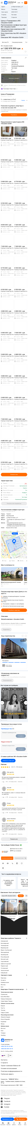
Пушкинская (4, 994)
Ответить (20, 781)
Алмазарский (4, 941)
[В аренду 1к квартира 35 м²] (7, 206)
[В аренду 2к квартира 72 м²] (7, 249)
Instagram (7, 1104)
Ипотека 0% (5, 42)
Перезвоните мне (7, 1119)
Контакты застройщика (7, 858)
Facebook (7, 1101)
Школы (21, 560)
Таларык (3, 1033)
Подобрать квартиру (14, 610)
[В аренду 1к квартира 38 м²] (7, 379)
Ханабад (3, 1035)
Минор (2, 1024)
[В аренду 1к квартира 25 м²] (20, 271)
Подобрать (14, 114)
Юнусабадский (5, 957)
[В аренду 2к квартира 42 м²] (20, 401)
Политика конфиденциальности (11, 1071)
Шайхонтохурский (6, 963)
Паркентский (4, 966)
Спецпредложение (17, 42)
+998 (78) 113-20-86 (7, 1046)
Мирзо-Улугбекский (6, 950)
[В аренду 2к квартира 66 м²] (20, 185)
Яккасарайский (5, 952)
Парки (13, 560)
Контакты (22, 1119)
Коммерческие (5, 982)
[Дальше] (26, 636)
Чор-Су (3, 1008)
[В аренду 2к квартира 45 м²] (7, 185)
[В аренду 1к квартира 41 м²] (7, 271)
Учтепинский (4, 968)
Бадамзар (3, 1021)
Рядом (21, 895)
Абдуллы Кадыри (5, 1017)
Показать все (14, 474)
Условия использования (9, 1068)
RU (22, 2)
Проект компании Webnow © (10, 1065)
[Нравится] (25, 51)
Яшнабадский (4, 954)
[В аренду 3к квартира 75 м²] (20, 336)
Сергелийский (4, 961)
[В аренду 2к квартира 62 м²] (20, 141)
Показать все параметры (14, 503)
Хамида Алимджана (6, 999)
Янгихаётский (4, 959)
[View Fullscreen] (24, 556)
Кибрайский (4, 972)
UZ (10, 1055)
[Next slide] (26, 703)
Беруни (3, 1005)
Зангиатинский (5, 970)
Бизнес (13, 901)
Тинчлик (3, 1010)
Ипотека (3, 984)
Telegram (7, 1098)
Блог (2, 987)
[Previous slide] (2, 703)
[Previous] (23, 636)
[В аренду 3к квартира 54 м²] (20, 249)
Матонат (3, 1028)
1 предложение (23, 100)
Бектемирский (5, 943)
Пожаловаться (7, 680)
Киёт (2, 1030)
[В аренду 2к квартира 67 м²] (20, 228)
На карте (3, 980)
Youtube (6, 1107)
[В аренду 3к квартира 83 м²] (20, 422)
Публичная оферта (7, 1074)
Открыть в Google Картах (8, 511)
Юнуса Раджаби (5, 1019)
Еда (5, 560)
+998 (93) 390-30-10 (7, 1048)
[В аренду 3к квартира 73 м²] (20, 465)
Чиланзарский (4, 945)
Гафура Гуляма (5, 1012)
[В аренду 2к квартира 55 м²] (7, 141)
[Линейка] (25, 548)
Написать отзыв (7, 760)
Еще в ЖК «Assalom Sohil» (9, 895)
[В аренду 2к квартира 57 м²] (7, 401)
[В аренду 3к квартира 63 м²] (20, 206)
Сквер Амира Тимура (6, 1001)
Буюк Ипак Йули (5, 996)
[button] (1, 720)
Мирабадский (4, 947)
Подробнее (6, 629)
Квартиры (3, 978)
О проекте (4, 1063)
